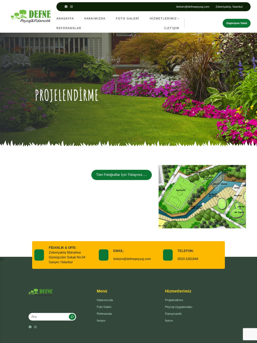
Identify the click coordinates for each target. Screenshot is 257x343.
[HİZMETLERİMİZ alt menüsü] (178, 18)
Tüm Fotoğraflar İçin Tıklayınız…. (121, 175)
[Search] (72, 317)
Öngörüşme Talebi (236, 23)
